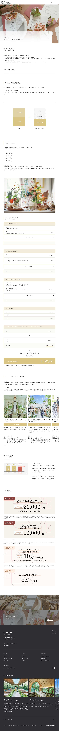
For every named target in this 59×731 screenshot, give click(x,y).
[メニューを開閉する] (56, 2)
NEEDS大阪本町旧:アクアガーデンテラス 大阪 (11, 699)
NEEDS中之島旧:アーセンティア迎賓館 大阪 (37, 699)
